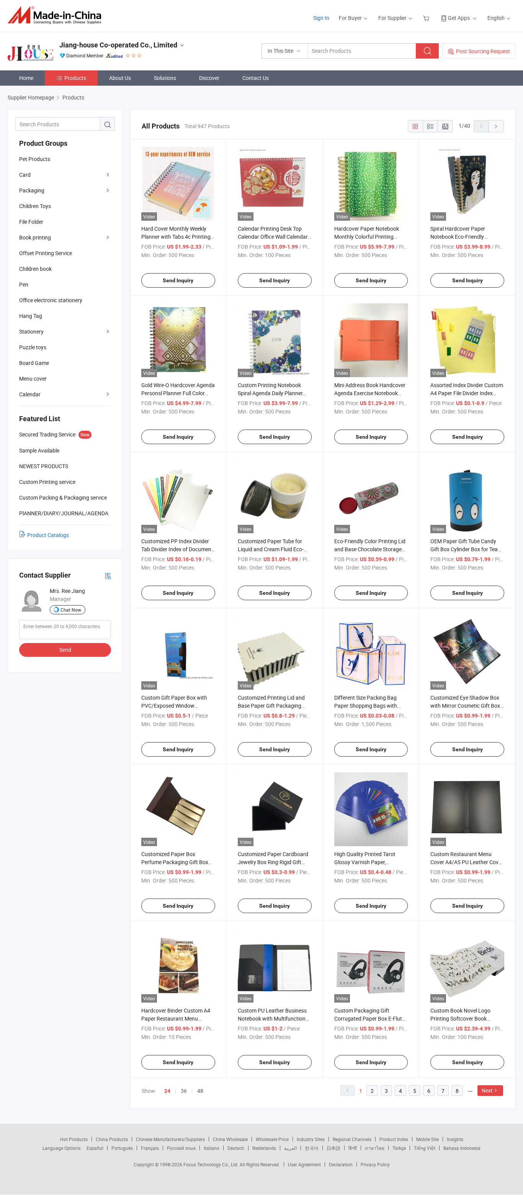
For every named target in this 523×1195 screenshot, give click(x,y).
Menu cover (33, 378)
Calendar (30, 394)
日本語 (333, 1148)
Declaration (341, 1164)
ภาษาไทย (374, 1148)
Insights (455, 1139)
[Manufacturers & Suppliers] (57, 15)
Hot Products (74, 1139)
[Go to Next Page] (496, 126)
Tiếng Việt (424, 1148)
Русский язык (181, 1148)
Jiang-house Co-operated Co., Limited (118, 45)
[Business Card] (108, 575)
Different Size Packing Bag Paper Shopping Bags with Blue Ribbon (365, 705)
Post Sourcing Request (483, 51)
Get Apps (459, 17)
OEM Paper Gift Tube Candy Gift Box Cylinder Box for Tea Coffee (464, 549)
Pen (23, 284)
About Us (120, 77)
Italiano (211, 1148)
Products (75, 77)
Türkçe (399, 1148)
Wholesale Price (272, 1139)
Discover (209, 77)
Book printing (35, 237)
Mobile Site (427, 1139)
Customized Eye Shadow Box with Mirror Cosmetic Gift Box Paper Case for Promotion (465, 705)
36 (184, 1090)
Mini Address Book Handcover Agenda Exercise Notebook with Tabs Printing (369, 393)
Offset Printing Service (45, 253)
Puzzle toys (32, 347)
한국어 (312, 1148)
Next (487, 1090)
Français (150, 1148)
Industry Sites (311, 1139)
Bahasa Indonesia (462, 1148)
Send (65, 649)
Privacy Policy (375, 1164)
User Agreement (304, 1164)
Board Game (34, 362)
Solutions (165, 77)
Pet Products (34, 159)
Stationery (31, 331)
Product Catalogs (48, 535)
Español (95, 1148)
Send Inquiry (178, 280)
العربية (290, 1148)
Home (26, 77)
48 (200, 1090)
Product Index (393, 1139)
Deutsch (235, 1148)
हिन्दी (352, 1148)
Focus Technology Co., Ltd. (211, 1164)
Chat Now (70, 610)
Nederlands (264, 1148)
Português (122, 1148)
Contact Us (255, 77)
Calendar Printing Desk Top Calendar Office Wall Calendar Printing (273, 236)
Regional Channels (352, 1139)
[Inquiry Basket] (427, 17)
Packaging (31, 190)
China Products (112, 1139)
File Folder (31, 221)
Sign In (321, 17)
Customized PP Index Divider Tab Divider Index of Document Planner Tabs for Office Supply (177, 549)
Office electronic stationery (50, 300)
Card (25, 174)
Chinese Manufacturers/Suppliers (170, 1139)
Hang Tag (30, 315)
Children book (35, 268)
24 (167, 1091)
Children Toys (35, 206)
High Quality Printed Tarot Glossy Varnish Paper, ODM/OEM (365, 862)
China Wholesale (230, 1139)
